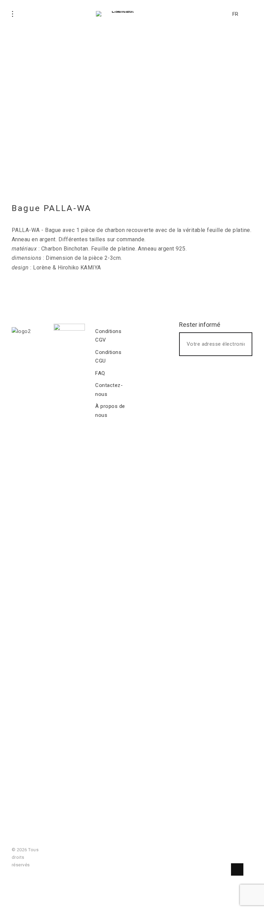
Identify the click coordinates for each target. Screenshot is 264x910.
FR (235, 14)
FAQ (100, 373)
